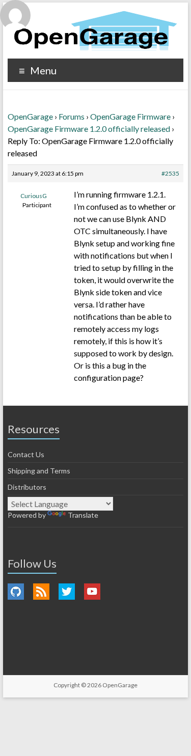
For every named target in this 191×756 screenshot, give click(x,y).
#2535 (170, 173)
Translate (83, 515)
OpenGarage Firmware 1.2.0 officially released (89, 128)
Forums (72, 116)
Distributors (27, 487)
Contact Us (26, 454)
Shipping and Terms (39, 470)
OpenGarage (30, 116)
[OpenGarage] (95, 31)
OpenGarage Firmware (130, 116)
